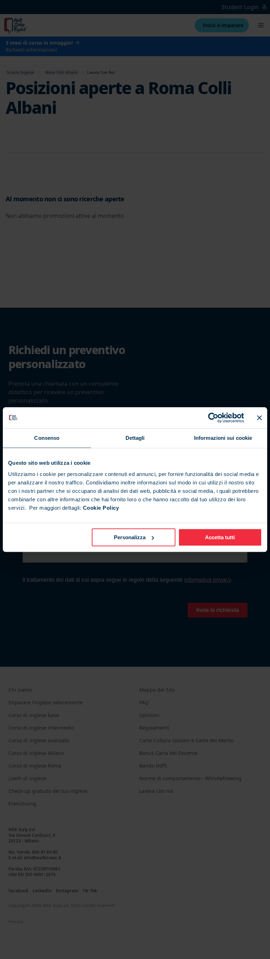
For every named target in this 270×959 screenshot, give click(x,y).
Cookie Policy (101, 508)
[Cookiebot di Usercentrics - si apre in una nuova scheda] (213, 417)
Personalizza (130, 537)
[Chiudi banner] (259, 417)
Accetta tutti (220, 537)
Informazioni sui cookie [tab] (223, 438)
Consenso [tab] (46, 438)
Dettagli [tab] (135, 438)
